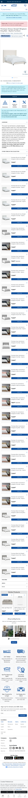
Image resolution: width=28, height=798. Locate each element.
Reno (9, 726)
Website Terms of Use (17, 763)
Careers (2, 743)
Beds (12, 33)
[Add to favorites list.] (26, 155)
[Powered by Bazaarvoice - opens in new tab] (13, 639)
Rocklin (22, 724)
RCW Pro (3, 740)
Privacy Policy (19, 789)
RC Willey (3, 33)
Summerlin (10, 729)
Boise (16, 724)
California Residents (15, 765)
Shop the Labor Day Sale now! (14, 1)
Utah (2, 722)
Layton (2, 726)
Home (3, 763)
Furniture (8, 33)
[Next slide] (25, 604)
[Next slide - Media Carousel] (24, 632)
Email (2, 713)
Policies (24, 763)
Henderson (10, 724)
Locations (3, 720)
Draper (2, 724)
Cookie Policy (22, 765)
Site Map (21, 767)
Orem (2, 729)
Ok (7, 792)
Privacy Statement (6, 765)
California (23, 722)
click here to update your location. (14, 17)
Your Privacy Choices (21, 792)
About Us (3, 751)
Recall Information (8, 763)
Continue (22, 715)
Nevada (10, 722)
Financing (3, 745)
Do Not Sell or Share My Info (13, 767)
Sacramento (23, 726)
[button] (5, 1)
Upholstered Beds (18, 33)
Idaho (16, 722)
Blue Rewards (4, 748)
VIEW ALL (14, 642)
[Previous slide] (2, 58)
